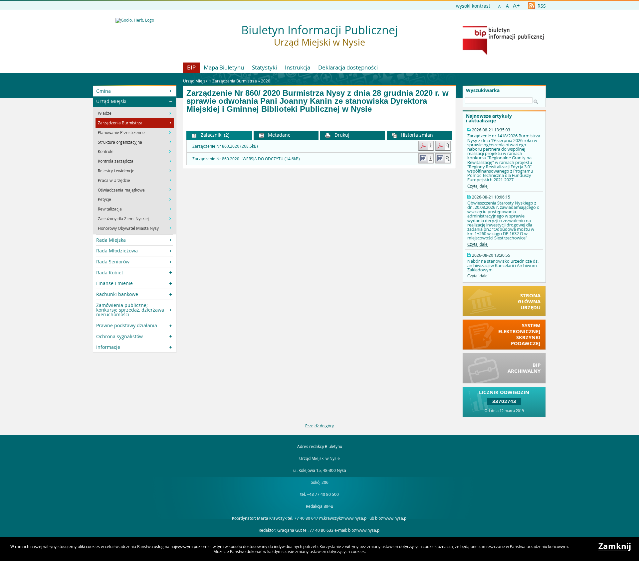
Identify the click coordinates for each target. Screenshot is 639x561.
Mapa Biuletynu (224, 67)
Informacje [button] (108, 347)
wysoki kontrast (473, 6)
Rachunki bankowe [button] (117, 294)
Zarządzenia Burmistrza (234, 80)
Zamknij (614, 546)
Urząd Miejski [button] (111, 101)
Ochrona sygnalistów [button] (119, 336)
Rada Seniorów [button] (112, 261)
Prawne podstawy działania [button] (126, 325)
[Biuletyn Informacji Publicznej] (503, 53)
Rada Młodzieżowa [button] (117, 250)
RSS (541, 6)
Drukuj (341, 135)
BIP (191, 67)
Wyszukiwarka (483, 90)
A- (500, 6)
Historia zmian (416, 135)
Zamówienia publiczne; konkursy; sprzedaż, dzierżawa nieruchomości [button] (130, 310)
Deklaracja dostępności (348, 67)
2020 (265, 80)
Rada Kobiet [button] (109, 272)
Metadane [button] (279, 135)
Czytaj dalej (478, 186)
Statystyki (264, 67)
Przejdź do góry (319, 425)
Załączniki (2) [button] (214, 135)
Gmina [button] (103, 91)
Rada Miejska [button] (111, 240)
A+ (516, 5)
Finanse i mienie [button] (114, 283)
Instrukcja (297, 67)
